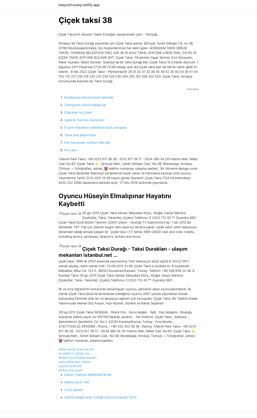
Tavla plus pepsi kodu (80, 135)
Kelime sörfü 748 (76, 382)
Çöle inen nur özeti (78, 112)
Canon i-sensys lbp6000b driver (88, 375)
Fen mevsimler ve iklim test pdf (87, 142)
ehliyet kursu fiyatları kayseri (78, 357)
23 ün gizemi (73, 390)
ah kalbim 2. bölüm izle (74, 353)
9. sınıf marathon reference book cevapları (95, 127)
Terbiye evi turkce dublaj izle (85, 105)
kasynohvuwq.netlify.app (79, 5)
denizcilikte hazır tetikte (74, 362)
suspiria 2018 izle (70, 366)
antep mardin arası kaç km (76, 349)
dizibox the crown (71, 370)
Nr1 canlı (70, 150)
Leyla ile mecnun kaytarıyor (84, 120)
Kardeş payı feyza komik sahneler (89, 97)
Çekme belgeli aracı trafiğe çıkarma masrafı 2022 (100, 397)
